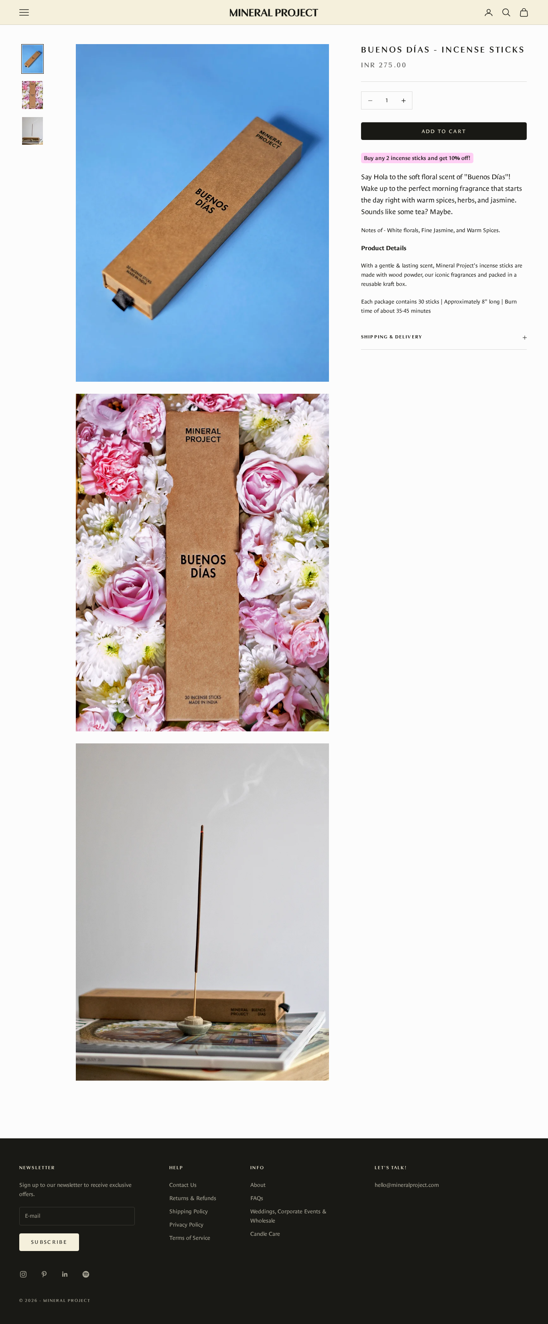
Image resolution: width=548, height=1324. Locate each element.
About (258, 1185)
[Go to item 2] (32, 95)
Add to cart (444, 131)
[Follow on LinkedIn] (65, 1274)
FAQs (256, 1198)
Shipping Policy (188, 1211)
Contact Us (183, 1185)
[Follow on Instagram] (23, 1274)
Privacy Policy (186, 1224)
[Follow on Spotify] (86, 1274)
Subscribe (49, 1242)
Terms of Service (189, 1238)
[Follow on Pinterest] (44, 1274)
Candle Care (265, 1234)
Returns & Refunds (192, 1198)
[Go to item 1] (32, 59)
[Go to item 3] (32, 131)
